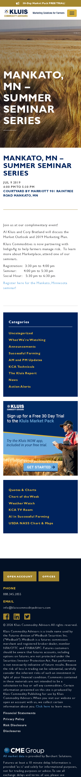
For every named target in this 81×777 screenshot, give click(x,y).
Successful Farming (24, 353)
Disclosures (12, 731)
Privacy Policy (13, 719)
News (13, 380)
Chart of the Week (24, 496)
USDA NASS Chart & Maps (31, 523)
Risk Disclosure (15, 725)
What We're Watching (27, 340)
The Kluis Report (23, 373)
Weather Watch (22, 503)
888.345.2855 (12, 594)
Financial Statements (19, 713)
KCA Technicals (21, 366)
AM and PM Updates (25, 360)
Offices (48, 576)
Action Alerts (19, 386)
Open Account (20, 576)
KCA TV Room (21, 510)
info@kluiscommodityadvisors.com (27, 607)
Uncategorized (21, 333)
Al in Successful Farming (29, 516)
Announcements (22, 346)
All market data (14, 756)
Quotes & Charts (22, 490)
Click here (43, 706)
